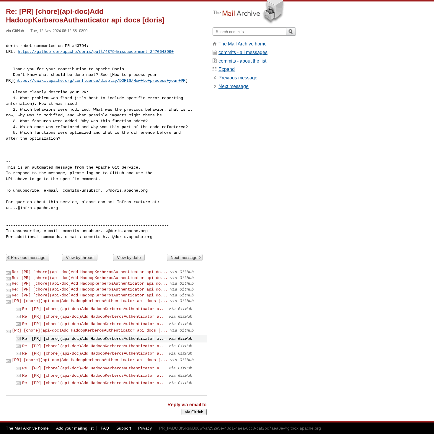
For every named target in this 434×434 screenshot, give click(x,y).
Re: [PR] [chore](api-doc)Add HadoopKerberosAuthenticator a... (94, 308)
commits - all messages (242, 52)
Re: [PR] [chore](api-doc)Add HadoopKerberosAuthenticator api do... (90, 272)
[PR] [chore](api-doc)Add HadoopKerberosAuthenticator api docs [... (90, 300)
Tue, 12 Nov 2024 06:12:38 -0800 (58, 31)
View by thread (80, 257)
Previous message (28, 257)
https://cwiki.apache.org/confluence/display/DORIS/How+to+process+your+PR (100, 80)
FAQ (105, 428)
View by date (129, 257)
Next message (184, 257)
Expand (226, 69)
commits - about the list (242, 60)
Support (123, 428)
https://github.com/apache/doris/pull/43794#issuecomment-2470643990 (96, 51)
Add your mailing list (75, 428)
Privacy (145, 428)
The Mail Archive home (242, 43)
